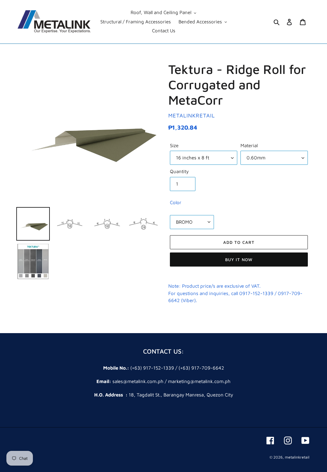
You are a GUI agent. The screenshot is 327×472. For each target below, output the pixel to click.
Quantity (179, 171)
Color (175, 202)
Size (174, 145)
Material (249, 145)
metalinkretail (297, 457)
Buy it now (239, 259)
